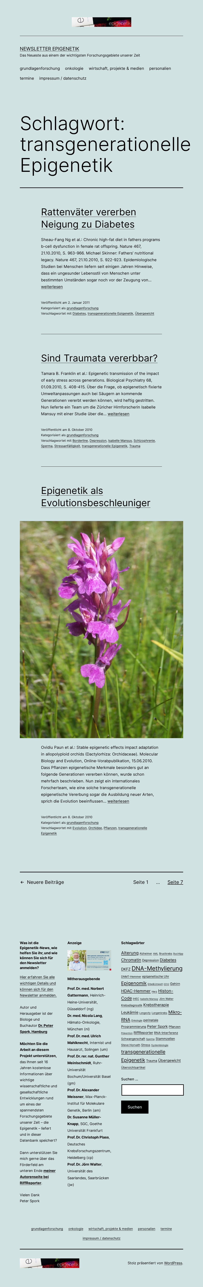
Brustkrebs (165, 953)
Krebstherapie (156, 1004)
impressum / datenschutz (62, 78)
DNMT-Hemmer (131, 976)
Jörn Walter (166, 998)
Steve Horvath (130, 1045)
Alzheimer (146, 953)
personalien (160, 68)
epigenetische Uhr (155, 976)
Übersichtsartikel (133, 1067)
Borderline (80, 441)
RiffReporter (143, 1033)
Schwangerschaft (133, 1039)
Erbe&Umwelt (155, 984)
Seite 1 (140, 882)
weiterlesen (52, 286)
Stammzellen (165, 1039)
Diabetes (79, 313)
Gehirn (175, 984)
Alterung (130, 952)
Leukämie (129, 1012)
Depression (98, 441)
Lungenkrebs (159, 1012)
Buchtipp (178, 953)
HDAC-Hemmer (136, 990)
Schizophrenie (144, 441)
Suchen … (129, 1079)
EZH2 (166, 984)
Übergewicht (144, 313)
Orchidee (95, 828)
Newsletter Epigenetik (49, 49)
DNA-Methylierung (157, 968)
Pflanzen (110, 828)
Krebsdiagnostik (131, 1005)
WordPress (173, 1263)
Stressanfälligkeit (67, 446)
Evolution (80, 828)
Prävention (127, 1033)
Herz (154, 991)
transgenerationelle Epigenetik (110, 313)
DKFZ (126, 969)
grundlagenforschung (40, 68)
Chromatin (131, 959)
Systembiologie (159, 1045)
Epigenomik (134, 983)
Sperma (47, 446)
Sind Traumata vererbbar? (99, 358)
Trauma (134, 446)
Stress (145, 1045)
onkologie (74, 68)
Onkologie (136, 1020)
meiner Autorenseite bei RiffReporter (38, 1177)
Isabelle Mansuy (120, 441)
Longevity (145, 1012)
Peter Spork (157, 1026)
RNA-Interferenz (166, 1033)
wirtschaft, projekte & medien (116, 68)
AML (155, 953)
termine (27, 78)
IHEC (136, 998)
